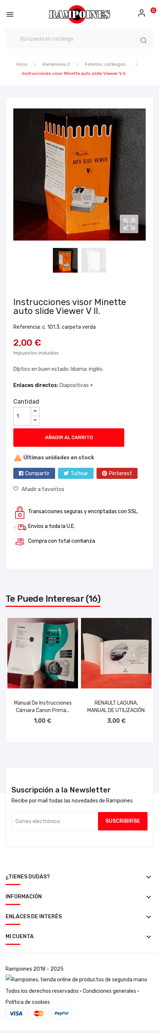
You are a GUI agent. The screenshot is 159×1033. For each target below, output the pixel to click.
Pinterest (120, 473)
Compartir (37, 473)
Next (147, 174)
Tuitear (79, 473)
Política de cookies (28, 1002)
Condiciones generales (109, 991)
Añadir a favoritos (42, 489)
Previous (11, 174)
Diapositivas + (76, 385)
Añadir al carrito (69, 437)
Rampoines (19, 969)
